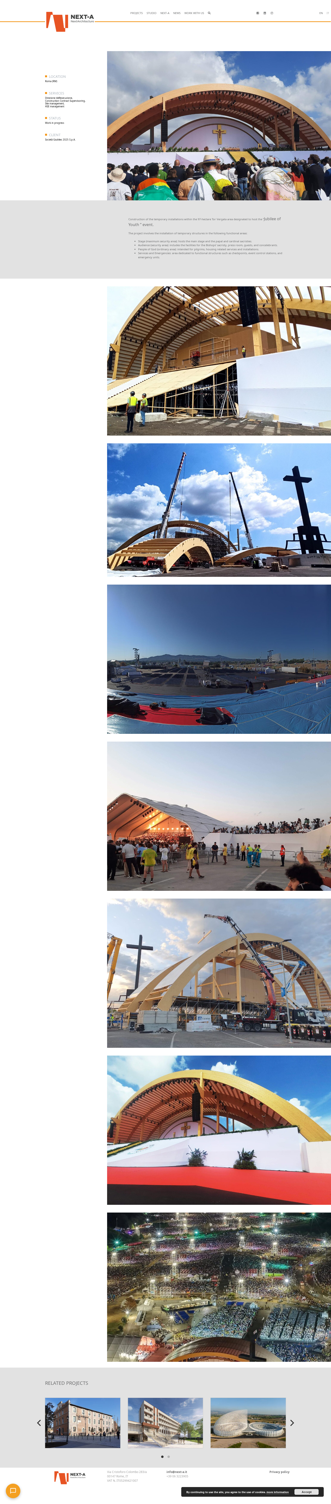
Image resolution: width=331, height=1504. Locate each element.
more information (278, 1492)
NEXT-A (164, 13)
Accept (307, 1492)
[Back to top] (23, 1487)
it (328, 13)
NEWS (177, 13)
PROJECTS (136, 13)
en (321, 13)
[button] (209, 13)
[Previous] (39, 1423)
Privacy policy (279, 1472)
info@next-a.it (176, 1472)
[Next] (291, 1423)
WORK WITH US (194, 13)
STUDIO (152, 13)
